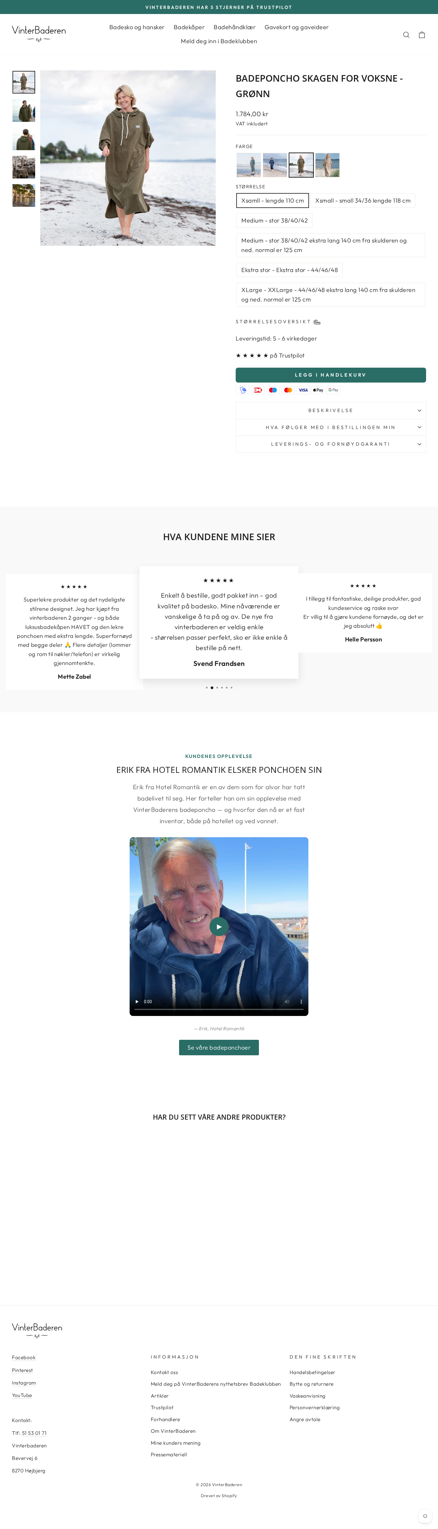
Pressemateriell (169, 1454)
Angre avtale (305, 1419)
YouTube (22, 1395)
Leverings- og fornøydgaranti (331, 444)
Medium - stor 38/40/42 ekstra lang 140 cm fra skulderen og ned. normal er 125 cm (324, 245)
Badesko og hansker (137, 27)
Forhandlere (165, 1419)
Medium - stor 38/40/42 (274, 220)
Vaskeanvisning (308, 1396)
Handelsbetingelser (313, 1372)
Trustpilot (162, 1407)
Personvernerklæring (315, 1407)
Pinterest (22, 1370)
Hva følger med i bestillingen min (331, 427)
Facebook (23, 1357)
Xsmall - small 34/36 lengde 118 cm (363, 200)
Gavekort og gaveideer (297, 27)
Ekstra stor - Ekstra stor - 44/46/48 (289, 270)
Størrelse (250, 186)
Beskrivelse (331, 410)
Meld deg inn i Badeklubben (219, 41)
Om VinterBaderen (173, 1431)
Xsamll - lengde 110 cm (272, 200)
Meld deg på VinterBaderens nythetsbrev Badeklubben (216, 1384)
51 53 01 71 (34, 1433)
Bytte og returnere (312, 1384)
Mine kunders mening (176, 1443)
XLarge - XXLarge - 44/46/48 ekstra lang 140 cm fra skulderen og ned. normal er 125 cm (328, 294)
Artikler (160, 1396)
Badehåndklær (235, 27)
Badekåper (189, 27)
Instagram (24, 1382)
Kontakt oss (164, 1372)
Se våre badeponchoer (219, 1047)
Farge (244, 146)
